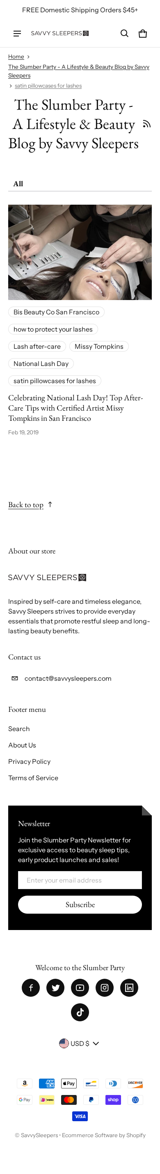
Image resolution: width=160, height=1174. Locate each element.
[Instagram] (105, 988)
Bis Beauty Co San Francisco (56, 312)
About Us (22, 745)
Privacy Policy (29, 761)
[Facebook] (31, 988)
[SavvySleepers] (60, 33)
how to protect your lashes (53, 329)
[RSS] (147, 123)
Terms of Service (33, 778)
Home (16, 56)
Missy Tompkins (99, 346)
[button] (125, 34)
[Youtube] (80, 988)
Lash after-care (37, 346)
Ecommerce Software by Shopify (104, 1135)
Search (19, 729)
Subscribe (80, 904)
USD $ (80, 1043)
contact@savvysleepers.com (68, 678)
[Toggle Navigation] (17, 34)
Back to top (25, 504)
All (18, 183)
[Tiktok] (80, 1012)
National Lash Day (41, 363)
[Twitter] (55, 988)
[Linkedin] (129, 988)
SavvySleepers (39, 1135)
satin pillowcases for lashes (48, 85)
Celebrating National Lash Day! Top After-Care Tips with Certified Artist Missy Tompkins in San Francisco (75, 407)
